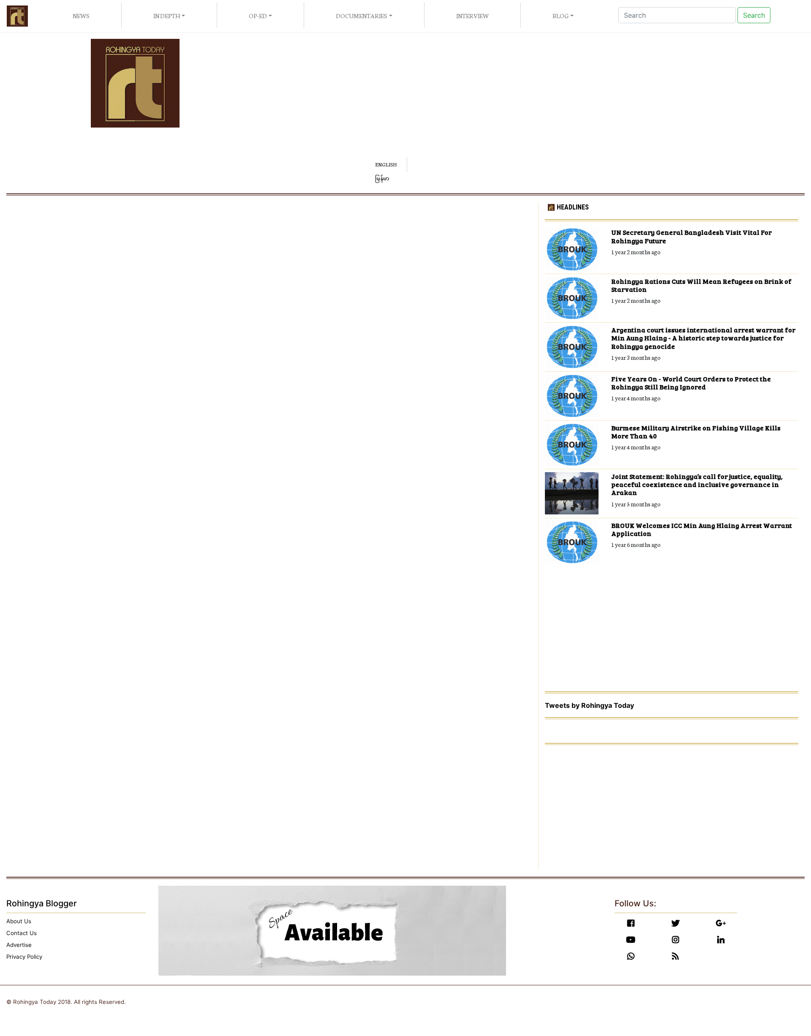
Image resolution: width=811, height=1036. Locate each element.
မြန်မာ (382, 179)
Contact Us (21, 933)
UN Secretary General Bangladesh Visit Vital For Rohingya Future (691, 236)
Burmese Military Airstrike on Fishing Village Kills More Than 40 (696, 432)
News (81, 15)
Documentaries (361, 15)
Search (754, 15)
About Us (18, 921)
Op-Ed (258, 15)
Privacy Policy (24, 956)
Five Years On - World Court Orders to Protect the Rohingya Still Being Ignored (691, 383)
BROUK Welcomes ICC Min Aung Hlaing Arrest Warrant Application (701, 529)
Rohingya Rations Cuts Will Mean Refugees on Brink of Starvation (701, 285)
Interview (472, 15)
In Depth (166, 15)
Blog (560, 15)
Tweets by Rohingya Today (589, 705)
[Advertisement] (506, 98)
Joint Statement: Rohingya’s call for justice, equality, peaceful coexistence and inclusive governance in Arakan (697, 484)
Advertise (19, 944)
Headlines (573, 207)
